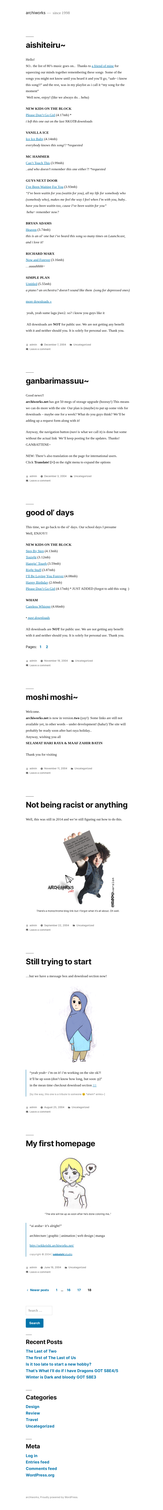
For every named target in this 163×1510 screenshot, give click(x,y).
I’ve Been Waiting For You (44, 187)
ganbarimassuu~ (57, 381)
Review (33, 1413)
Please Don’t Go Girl (40, 115)
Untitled (31, 284)
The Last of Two (41, 1351)
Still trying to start (58, 961)
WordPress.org (40, 1475)
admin (33, 344)
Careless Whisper (38, 606)
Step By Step (35, 551)
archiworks (35, 12)
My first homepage (60, 1143)
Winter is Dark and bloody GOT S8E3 (61, 1377)
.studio (62, 1254)
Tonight (31, 557)
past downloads (39, 618)
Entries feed (37, 1462)
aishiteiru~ (46, 45)
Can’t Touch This (38, 163)
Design (32, 1406)
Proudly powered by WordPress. (59, 1497)
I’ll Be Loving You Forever (45, 576)
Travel (32, 1419)
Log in (31, 1455)
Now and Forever (38, 260)
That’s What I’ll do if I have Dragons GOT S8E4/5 (72, 1370)
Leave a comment (40, 349)
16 (68, 1290)
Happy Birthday (37, 582)
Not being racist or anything (76, 804)
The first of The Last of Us (51, 1357)
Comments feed (41, 1468)
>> (94, 1085)
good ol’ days (50, 512)
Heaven (31, 229)
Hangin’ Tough (36, 563)
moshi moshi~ (52, 697)
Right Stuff (33, 570)
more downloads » (39, 301)
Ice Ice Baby (34, 139)
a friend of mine (103, 66)
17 (79, 1290)
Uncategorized (82, 344)
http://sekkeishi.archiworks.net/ (52, 1245)
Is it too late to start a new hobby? (58, 1364)
